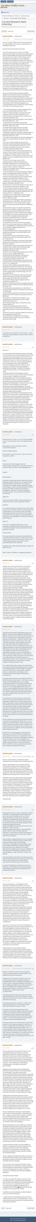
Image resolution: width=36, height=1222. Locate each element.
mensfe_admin (8, 36)
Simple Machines (22, 1220)
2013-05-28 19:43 (6, 434)
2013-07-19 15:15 (6, 1047)
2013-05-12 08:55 (6, 39)
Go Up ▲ (24, 1218)
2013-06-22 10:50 (6, 756)
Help (11, 1218)
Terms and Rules (17, 1218)
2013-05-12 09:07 (6, 329)
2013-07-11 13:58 (6, 880)
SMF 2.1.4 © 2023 (14, 1220)
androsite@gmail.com (25, 467)
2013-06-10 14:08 (6, 629)
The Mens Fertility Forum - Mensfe (13, 6)
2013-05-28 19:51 (6, 563)
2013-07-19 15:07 (6, 968)
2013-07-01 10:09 (6, 809)
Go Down (4, 31)
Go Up (3, 1208)
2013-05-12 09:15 (6, 347)
